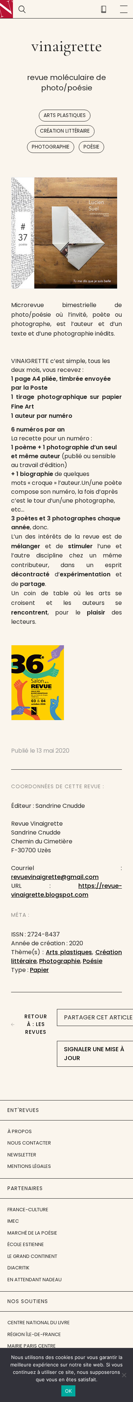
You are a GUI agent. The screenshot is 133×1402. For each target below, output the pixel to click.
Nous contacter (29, 1142)
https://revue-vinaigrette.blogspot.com (66, 890)
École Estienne (25, 1244)
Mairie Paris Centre (31, 1345)
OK (68, 1391)
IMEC (13, 1221)
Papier (39, 970)
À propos (19, 1131)
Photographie (50, 146)
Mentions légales (29, 1166)
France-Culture (27, 1209)
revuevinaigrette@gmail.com (55, 877)
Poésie (91, 146)
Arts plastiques (65, 115)
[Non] (123, 1375)
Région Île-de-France (34, 1334)
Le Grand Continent (32, 1256)
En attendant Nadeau (34, 1279)
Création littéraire (65, 130)
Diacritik (18, 1267)
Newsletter (21, 1154)
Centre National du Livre (38, 1322)
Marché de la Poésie (32, 1232)
